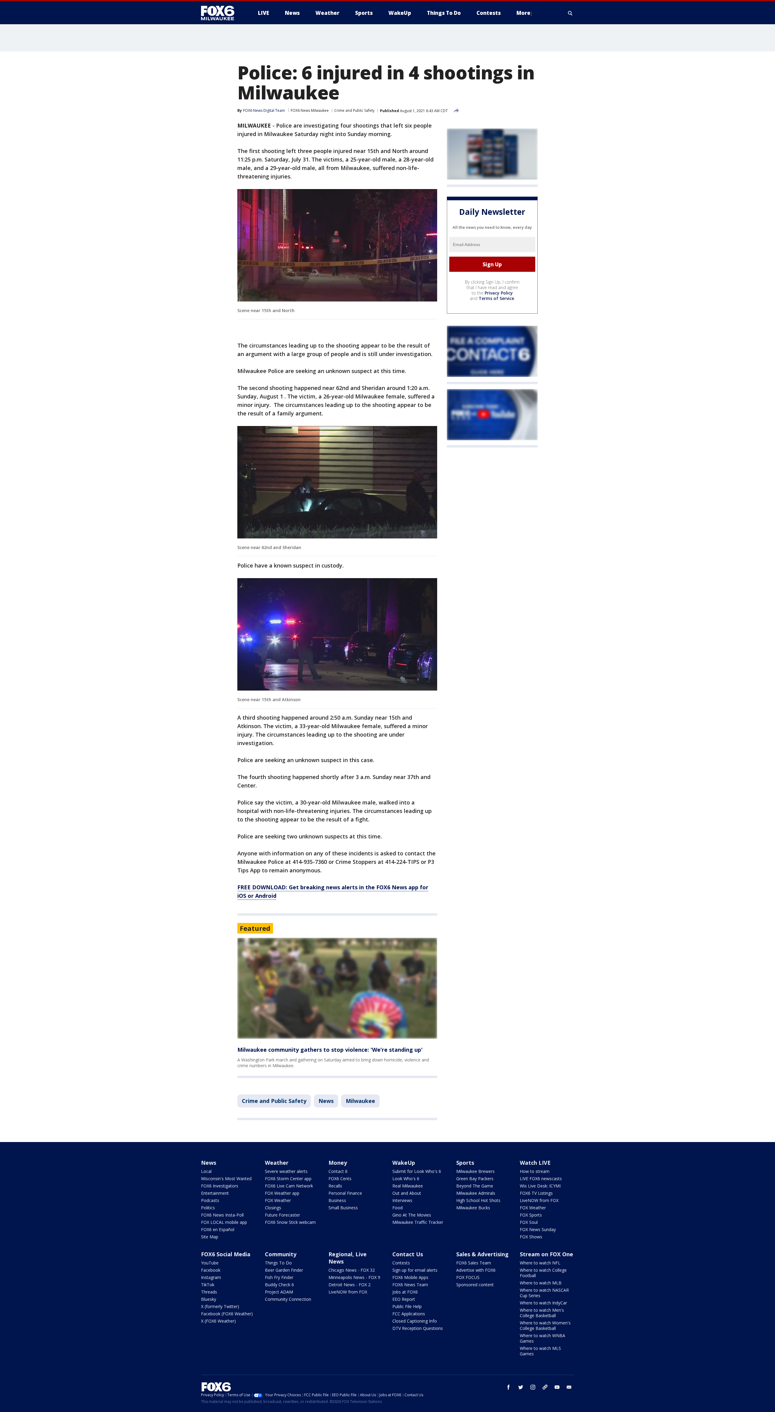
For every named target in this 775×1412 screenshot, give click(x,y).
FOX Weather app (282, 1193)
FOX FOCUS (468, 1277)
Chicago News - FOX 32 (351, 1270)
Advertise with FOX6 (476, 1270)
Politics (208, 1208)
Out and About (406, 1193)
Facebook (210, 1270)
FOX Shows (531, 1237)
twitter (521, 1387)
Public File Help (407, 1306)
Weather (277, 1162)
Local (206, 1171)
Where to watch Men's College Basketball (542, 1312)
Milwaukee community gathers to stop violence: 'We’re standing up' (330, 1049)
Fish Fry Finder (279, 1277)
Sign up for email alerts (414, 1270)
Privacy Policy (499, 293)
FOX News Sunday (538, 1229)
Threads (209, 1292)
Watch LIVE (535, 1162)
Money (337, 1162)
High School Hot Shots (478, 1200)
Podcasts (210, 1200)
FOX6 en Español (217, 1229)
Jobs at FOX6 (405, 1292)
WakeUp (403, 1162)
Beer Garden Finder (284, 1270)
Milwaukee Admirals (475, 1193)
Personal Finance (345, 1193)
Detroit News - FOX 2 (349, 1284)
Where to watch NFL (540, 1263)
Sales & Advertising (482, 1254)
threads (545, 1387)
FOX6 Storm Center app (288, 1178)
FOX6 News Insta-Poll (222, 1215)
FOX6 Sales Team (473, 1263)
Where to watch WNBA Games (542, 1338)
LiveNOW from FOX (539, 1200)
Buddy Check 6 (279, 1284)
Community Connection (288, 1299)
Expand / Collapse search (570, 13)
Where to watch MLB (541, 1283)
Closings (273, 1208)
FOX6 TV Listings (536, 1193)
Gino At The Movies (411, 1215)
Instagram (211, 1277)
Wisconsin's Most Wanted (226, 1178)
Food (397, 1208)
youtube (557, 1387)
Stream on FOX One (546, 1254)
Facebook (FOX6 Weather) (227, 1314)
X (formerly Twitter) (220, 1306)
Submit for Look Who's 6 (416, 1171)
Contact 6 (338, 1171)
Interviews (402, 1200)
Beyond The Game (474, 1186)
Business (337, 1200)
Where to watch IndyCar (543, 1303)
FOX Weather (278, 1200)
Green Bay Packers (474, 1178)
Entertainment (215, 1193)
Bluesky (208, 1299)
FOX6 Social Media (225, 1254)
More (523, 12)
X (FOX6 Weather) (218, 1321)
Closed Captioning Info (414, 1321)
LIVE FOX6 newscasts (541, 1178)
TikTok (207, 1284)
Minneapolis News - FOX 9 (354, 1277)
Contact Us (407, 1254)
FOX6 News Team (410, 1284)
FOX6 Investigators (219, 1186)
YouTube (210, 1263)
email (569, 1387)
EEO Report (403, 1299)
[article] (337, 988)
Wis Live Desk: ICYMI (540, 1186)
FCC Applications (408, 1314)
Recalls (335, 1186)
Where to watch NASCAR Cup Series (544, 1292)
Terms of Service (496, 298)
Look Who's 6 (405, 1178)
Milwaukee (360, 1100)
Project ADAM (279, 1292)
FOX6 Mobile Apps (410, 1277)
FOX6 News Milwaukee (310, 110)
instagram (533, 1387)
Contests (401, 1263)
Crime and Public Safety (354, 110)
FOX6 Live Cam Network (289, 1186)
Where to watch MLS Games (540, 1351)
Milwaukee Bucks (473, 1208)
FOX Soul (529, 1222)
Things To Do (278, 1263)
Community (280, 1254)
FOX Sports (531, 1215)
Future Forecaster (282, 1215)
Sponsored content (475, 1284)
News (326, 1100)
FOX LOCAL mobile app (224, 1222)
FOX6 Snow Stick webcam (290, 1222)
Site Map (209, 1237)
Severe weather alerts (286, 1171)
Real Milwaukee (407, 1186)
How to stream (534, 1171)
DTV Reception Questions (417, 1328)
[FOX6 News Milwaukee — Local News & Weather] (221, 13)
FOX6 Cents (339, 1178)
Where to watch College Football (543, 1272)
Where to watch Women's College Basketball (545, 1325)
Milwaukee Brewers (475, 1171)
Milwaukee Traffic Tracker (417, 1222)
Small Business (343, 1208)
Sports (465, 1162)
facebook (508, 1387)
